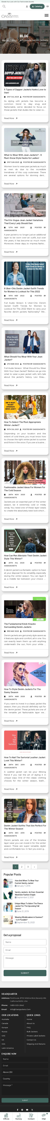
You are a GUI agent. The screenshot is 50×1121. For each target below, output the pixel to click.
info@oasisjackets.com (20, 1009)
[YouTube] (27, 1110)
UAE (3, 1036)
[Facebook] (17, 1110)
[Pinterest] (22, 1110)
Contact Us (31, 1040)
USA (3, 1044)
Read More (9, 118)
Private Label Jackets (36, 1036)
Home (5, 40)
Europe (5, 1027)
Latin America (8, 1048)
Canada (5, 1023)
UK (3, 1040)
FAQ (29, 1027)
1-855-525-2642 (17, 1005)
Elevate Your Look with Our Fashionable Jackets (18, 1)
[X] (32, 1110)
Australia (5, 1019)
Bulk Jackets (32, 1032)
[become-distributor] (27, 6)
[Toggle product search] (4, 6)
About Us (31, 1023)
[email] (47, 6)
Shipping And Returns (36, 1044)
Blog (14, 40)
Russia (4, 1032)
